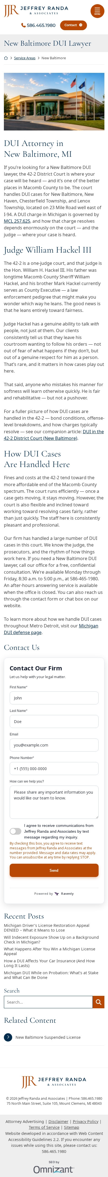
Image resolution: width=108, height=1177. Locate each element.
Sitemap (71, 1127)
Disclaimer (58, 1121)
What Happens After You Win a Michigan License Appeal (49, 951)
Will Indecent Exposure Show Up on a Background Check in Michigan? (51, 940)
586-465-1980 (84, 579)
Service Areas (24, 58)
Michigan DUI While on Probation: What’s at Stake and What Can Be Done (51, 975)
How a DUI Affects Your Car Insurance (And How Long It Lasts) (49, 963)
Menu (97, 13)
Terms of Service (44, 1127)
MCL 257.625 (17, 221)
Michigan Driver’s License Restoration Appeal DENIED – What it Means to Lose (46, 928)
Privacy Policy (85, 1121)
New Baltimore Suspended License (48, 1037)
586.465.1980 (41, 25)
